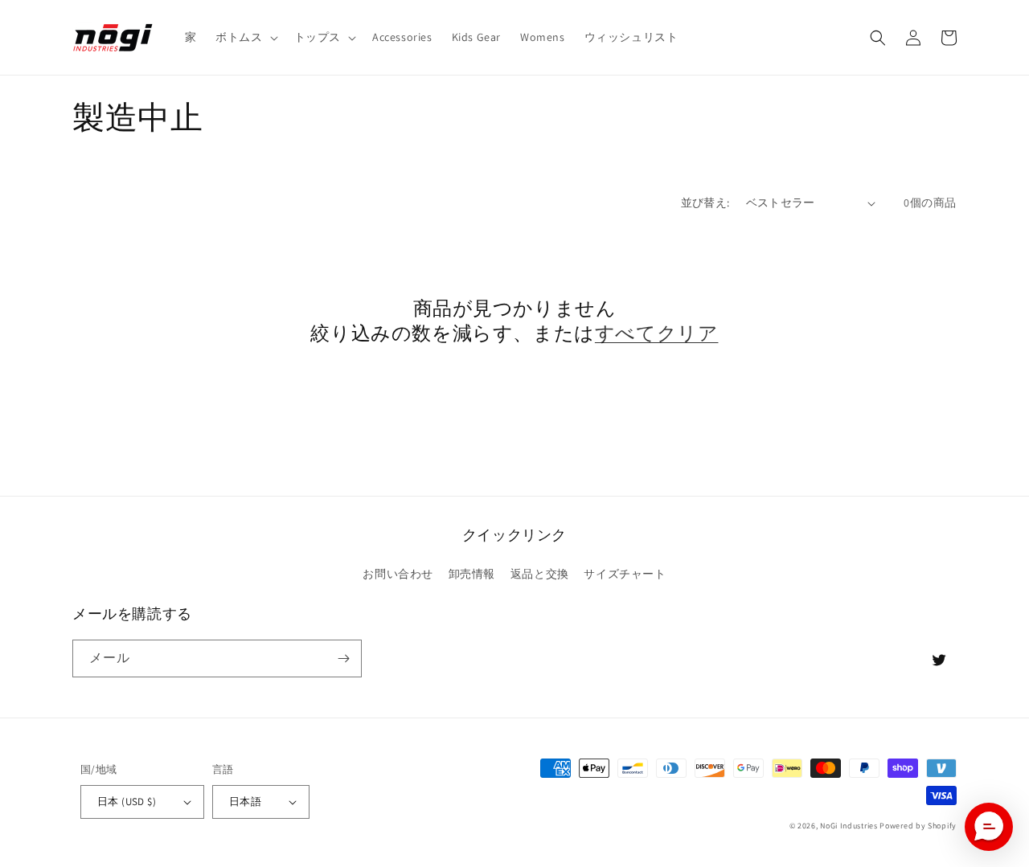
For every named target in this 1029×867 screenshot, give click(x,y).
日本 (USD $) (126, 801)
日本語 (245, 801)
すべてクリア (657, 333)
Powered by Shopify (918, 825)
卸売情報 (472, 573)
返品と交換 (539, 573)
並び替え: (705, 202)
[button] (245, 37)
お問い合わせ (398, 573)
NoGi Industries (849, 825)
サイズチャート (625, 573)
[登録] (343, 658)
